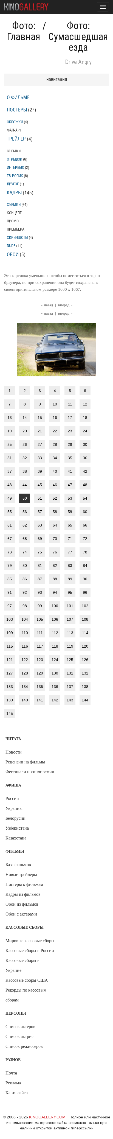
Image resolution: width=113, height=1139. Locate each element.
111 (40, 633)
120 (85, 646)
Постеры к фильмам (24, 884)
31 (9, 458)
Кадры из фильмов (23, 894)
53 (70, 498)
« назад (47, 305)
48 (85, 485)
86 (24, 579)
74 (24, 552)
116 (25, 646)
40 (55, 471)
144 (85, 700)
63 (40, 525)
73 (9, 552)
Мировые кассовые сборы (29, 940)
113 (70, 633)
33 (40, 458)
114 (85, 633)
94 (55, 592)
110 (25, 633)
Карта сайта (16, 1092)
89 (70, 579)
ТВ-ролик (15, 176)
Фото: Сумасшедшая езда (78, 36)
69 (40, 538)
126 (85, 659)
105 (39, 619)
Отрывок (14, 159)
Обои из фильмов (21, 904)
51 (40, 498)
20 (24, 431)
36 (85, 458)
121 (9, 659)
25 (9, 444)
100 (55, 606)
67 (9, 538)
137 (70, 686)
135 (39, 686)
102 (85, 606)
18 (85, 417)
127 (9, 673)
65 (70, 525)
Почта (11, 1073)
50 (24, 498)
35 (70, 458)
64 (55, 525)
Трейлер (16, 139)
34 (55, 458)
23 (70, 431)
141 (39, 700)
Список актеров (20, 1026)
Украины (13, 808)
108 (85, 619)
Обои (13, 255)
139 (9, 700)
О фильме (18, 98)
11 (70, 404)
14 (24, 417)
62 (24, 525)
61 (9, 525)
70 (55, 538)
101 (70, 606)
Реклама (13, 1083)
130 (55, 673)
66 (85, 525)
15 (40, 417)
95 (70, 592)
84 (85, 565)
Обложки (15, 122)
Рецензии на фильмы (25, 762)
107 (70, 619)
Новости (13, 752)
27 (40, 444)
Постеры (17, 110)
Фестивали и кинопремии (29, 771)
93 (40, 592)
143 (70, 700)
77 (70, 552)
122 (24, 659)
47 (70, 485)
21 (40, 431)
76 (55, 552)
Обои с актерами (21, 914)
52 (55, 498)
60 (85, 512)
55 (9, 512)
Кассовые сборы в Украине (22, 965)
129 (39, 673)
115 (10, 646)
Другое (13, 184)
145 (9, 713)
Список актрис (19, 1036)
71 (70, 538)
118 (55, 646)
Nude (11, 246)
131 (70, 673)
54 (85, 498)
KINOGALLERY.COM (47, 1117)
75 (40, 552)
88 (55, 579)
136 (55, 686)
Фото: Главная (23, 31)
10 (55, 404)
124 (55, 659)
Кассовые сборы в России (29, 950)
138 (85, 686)
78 (85, 552)
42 (85, 471)
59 (70, 512)
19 (9, 431)
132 (85, 673)
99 (40, 606)
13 (9, 417)
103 (9, 619)
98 (24, 606)
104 (24, 619)
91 (9, 592)
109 (9, 633)
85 (9, 579)
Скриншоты (17, 237)
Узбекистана (17, 828)
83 (70, 565)
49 (9, 498)
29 (70, 444)
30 (85, 444)
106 (55, 619)
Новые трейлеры (21, 874)
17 (70, 417)
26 (24, 444)
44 (24, 485)
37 (9, 471)
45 (40, 485)
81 (40, 565)
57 (40, 512)
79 (9, 565)
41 (70, 471)
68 (24, 538)
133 (9, 686)
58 (55, 512)
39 (40, 471)
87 (40, 579)
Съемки (14, 204)
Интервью (15, 167)
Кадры (14, 193)
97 (9, 606)
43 (9, 485)
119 (70, 646)
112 (55, 633)
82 (55, 565)
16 (55, 417)
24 (85, 431)
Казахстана (15, 838)
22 (55, 431)
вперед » (65, 305)
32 (24, 458)
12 (85, 404)
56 (24, 512)
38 (24, 471)
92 (24, 592)
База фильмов (18, 864)
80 (24, 565)
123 (39, 659)
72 (85, 538)
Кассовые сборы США (26, 980)
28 (55, 444)
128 (24, 673)
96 (85, 592)
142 (55, 700)
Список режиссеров (24, 1046)
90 (85, 579)
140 (24, 700)
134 (24, 686)
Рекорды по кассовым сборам (25, 995)
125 (70, 659)
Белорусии (15, 818)
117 (40, 646)
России (12, 798)
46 (55, 485)
